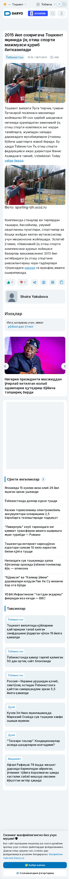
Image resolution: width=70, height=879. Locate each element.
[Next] (64, 366)
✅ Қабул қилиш (35, 865)
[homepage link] (13, 13)
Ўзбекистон (14, 57)
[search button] (52, 13)
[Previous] (5, 366)
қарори (29, 268)
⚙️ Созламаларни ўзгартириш (35, 873)
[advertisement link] (38, 13)
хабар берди (14, 160)
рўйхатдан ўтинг (20, 326)
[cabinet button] (61, 13)
